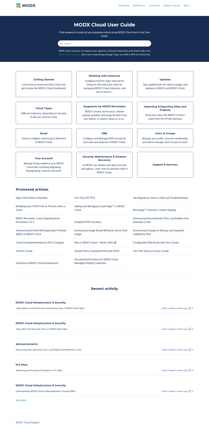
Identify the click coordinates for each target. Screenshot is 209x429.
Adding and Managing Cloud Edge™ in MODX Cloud (99, 208)
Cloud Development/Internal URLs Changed (40, 242)
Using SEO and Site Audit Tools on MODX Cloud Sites (42, 329)
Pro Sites (22, 364)
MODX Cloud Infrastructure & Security (41, 302)
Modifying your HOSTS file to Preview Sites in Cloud (40, 208)
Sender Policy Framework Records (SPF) (96, 251)
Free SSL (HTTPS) (84, 198)
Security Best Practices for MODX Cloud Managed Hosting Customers (96, 261)
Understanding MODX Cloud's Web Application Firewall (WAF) (46, 391)
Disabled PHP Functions (87, 222)
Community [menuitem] (154, 5)
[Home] (25, 5)
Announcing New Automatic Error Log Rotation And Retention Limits (160, 220)
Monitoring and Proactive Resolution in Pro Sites (39, 370)
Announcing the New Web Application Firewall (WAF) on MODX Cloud (41, 232)
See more (21, 400)
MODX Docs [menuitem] (139, 5)
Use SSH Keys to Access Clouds (151, 251)
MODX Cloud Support (27, 422)
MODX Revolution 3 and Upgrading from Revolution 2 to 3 (38, 220)
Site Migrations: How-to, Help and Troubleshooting (160, 198)
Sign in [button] (187, 5)
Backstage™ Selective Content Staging (154, 210)
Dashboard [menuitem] (124, 5)
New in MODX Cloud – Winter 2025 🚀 (95, 242)
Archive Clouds (24, 251)
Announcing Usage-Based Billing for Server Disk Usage (100, 232)
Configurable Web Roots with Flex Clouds (156, 242)
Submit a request (171, 5)
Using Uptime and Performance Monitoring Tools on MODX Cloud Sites (50, 308)
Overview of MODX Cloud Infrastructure (37, 263)
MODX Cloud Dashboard (69, 54)
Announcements (27, 344)
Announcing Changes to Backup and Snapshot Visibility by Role (158, 232)
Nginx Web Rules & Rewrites (31, 198)
